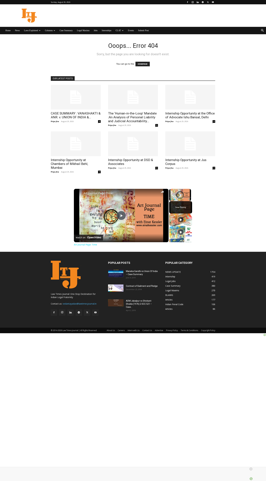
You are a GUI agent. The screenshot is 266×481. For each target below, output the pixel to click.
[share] (162, 192)
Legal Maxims (83, 30)
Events (131, 30)
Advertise (159, 330)
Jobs (95, 30)
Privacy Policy (172, 330)
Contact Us (147, 330)
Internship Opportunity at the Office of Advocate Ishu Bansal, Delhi (190, 115)
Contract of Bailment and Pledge (142, 286)
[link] (79, 194)
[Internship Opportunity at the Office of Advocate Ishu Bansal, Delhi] (190, 97)
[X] (208, 2)
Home (8, 30)
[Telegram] (202, 2)
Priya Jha (55, 121)
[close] (251, 469)
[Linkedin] (197, 2)
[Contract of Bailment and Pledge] (115, 288)
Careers (121, 330)
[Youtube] (213, 2)
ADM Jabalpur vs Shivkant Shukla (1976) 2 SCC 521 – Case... (139, 304)
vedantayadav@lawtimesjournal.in (80, 303)
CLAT (118, 30)
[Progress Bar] (180, 197)
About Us (111, 330)
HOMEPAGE (142, 64)
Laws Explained (31, 30)
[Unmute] (175, 199)
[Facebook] (187, 2)
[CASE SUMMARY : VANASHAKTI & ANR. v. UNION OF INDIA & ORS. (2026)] (76, 97)
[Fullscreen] (189, 199)
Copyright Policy (208, 330)
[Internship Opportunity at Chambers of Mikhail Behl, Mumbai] (76, 143)
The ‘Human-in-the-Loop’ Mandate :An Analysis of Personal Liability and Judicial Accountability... (132, 117)
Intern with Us (133, 330)
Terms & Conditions (189, 330)
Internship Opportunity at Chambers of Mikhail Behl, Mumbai (69, 164)
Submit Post (143, 30)
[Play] (171, 199)
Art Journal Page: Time (98, 193)
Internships (106, 30)
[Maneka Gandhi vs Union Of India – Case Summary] (115, 273)
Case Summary (66, 30)
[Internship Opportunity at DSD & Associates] (133, 143)
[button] (262, 30)
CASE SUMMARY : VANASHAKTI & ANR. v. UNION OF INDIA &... (76, 115)
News (17, 30)
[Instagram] (192, 2)
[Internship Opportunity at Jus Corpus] (190, 143)
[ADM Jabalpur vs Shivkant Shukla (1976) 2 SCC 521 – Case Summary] (115, 302)
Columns (49, 30)
